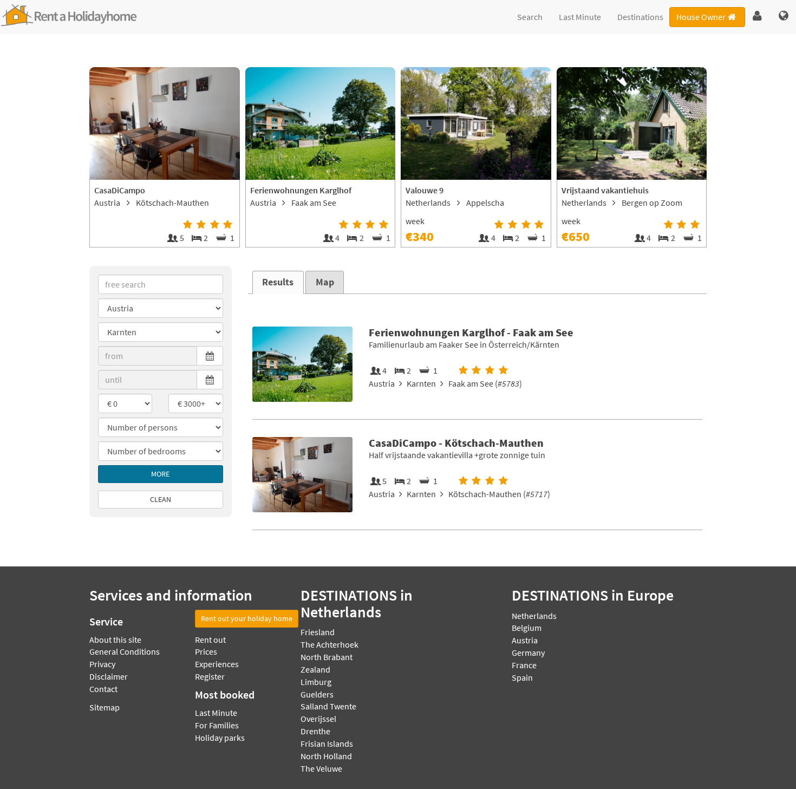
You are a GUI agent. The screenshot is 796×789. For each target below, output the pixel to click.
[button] (757, 16)
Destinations (640, 16)
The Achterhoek (329, 644)
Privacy (102, 663)
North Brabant (327, 656)
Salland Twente (328, 706)
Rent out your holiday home (246, 618)
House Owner (701, 16)
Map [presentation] (325, 282)
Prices (206, 651)
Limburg (316, 681)
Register (210, 676)
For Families (217, 725)
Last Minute (580, 16)
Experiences (217, 663)
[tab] (278, 282)
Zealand (315, 669)
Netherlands (534, 615)
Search (530, 16)
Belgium (526, 627)
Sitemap (104, 707)
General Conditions (124, 651)
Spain (522, 677)
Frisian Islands (327, 743)
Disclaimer (108, 676)
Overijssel (318, 718)
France (524, 665)
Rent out (210, 639)
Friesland (318, 632)
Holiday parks (220, 737)
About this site (115, 639)
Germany (528, 652)
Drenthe (315, 731)
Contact (103, 688)
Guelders (317, 694)
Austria (525, 640)
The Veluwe (321, 768)
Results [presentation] (277, 282)
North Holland (326, 756)
